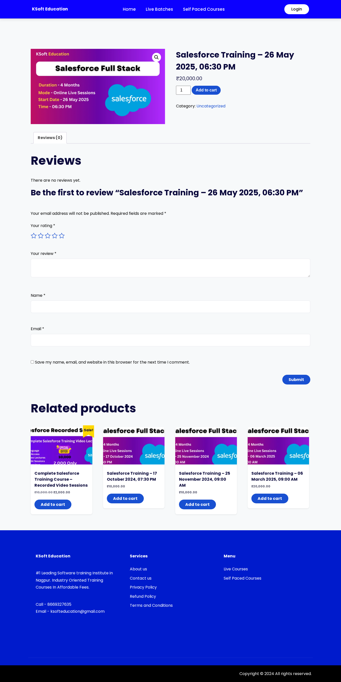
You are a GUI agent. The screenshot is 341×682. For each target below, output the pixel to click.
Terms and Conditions (151, 605)
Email (37, 329)
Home (129, 9)
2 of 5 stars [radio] (41, 236)
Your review (43, 253)
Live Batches (159, 9)
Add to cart (206, 90)
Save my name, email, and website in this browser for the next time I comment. (112, 362)
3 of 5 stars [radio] (48, 236)
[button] (156, 57)
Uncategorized (210, 106)
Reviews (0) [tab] (50, 138)
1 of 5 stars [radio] (34, 236)
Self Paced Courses (204, 9)
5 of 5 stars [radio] (62, 236)
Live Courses (236, 569)
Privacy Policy (143, 587)
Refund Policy (143, 596)
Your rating (43, 225)
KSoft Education (50, 9)
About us (138, 569)
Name (38, 295)
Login (296, 9)
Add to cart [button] (53, 504)
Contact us (141, 578)
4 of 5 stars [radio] (55, 236)
